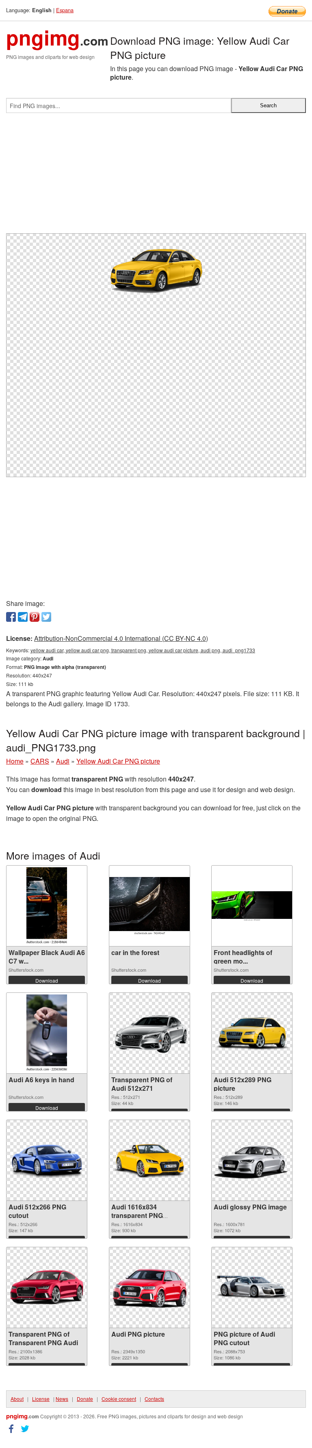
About (17, 1398)
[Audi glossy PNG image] (252, 1160)
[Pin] (34, 617)
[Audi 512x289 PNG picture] (252, 1033)
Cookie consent (119, 1398)
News (62, 1398)
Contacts (154, 1398)
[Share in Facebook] (11, 617)
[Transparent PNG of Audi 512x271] (149, 1033)
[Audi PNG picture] (149, 1287)
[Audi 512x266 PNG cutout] (47, 1160)
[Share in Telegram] (23, 617)
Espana (65, 10)
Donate (85, 1398)
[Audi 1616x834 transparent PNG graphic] (149, 1160)
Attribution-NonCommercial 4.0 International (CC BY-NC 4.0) (121, 638)
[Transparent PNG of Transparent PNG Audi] (47, 1287)
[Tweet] (46, 617)
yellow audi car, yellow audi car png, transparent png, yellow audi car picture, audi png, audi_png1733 (142, 650)
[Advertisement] (156, 176)
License (41, 1398)
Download (46, 980)
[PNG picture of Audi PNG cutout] (252, 1287)
